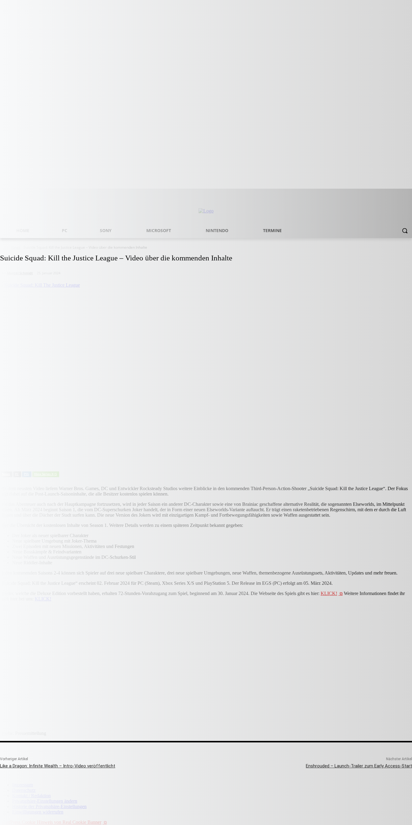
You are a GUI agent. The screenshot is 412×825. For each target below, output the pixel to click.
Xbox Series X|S (45, 474)
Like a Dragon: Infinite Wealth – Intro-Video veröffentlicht (57, 766)
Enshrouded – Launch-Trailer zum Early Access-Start (359, 766)
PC (17, 474)
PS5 (26, 474)
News (6, 474)
